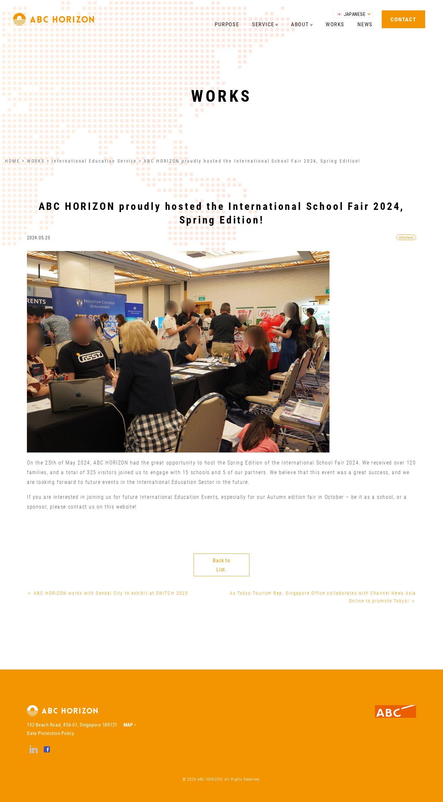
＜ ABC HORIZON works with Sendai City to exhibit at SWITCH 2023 (107, 593)
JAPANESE (354, 14)
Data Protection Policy (50, 733)
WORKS (335, 24)
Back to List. (221, 565)
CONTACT (403, 19)
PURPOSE (227, 24)
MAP (128, 724)
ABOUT (300, 24)
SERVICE (263, 24)
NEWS (365, 24)
